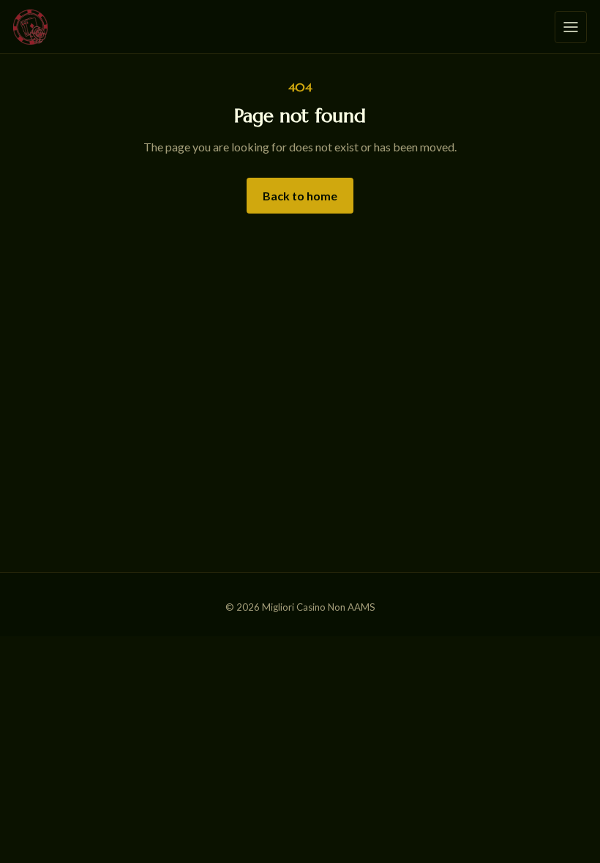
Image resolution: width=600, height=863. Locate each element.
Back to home (300, 196)
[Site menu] (571, 27)
